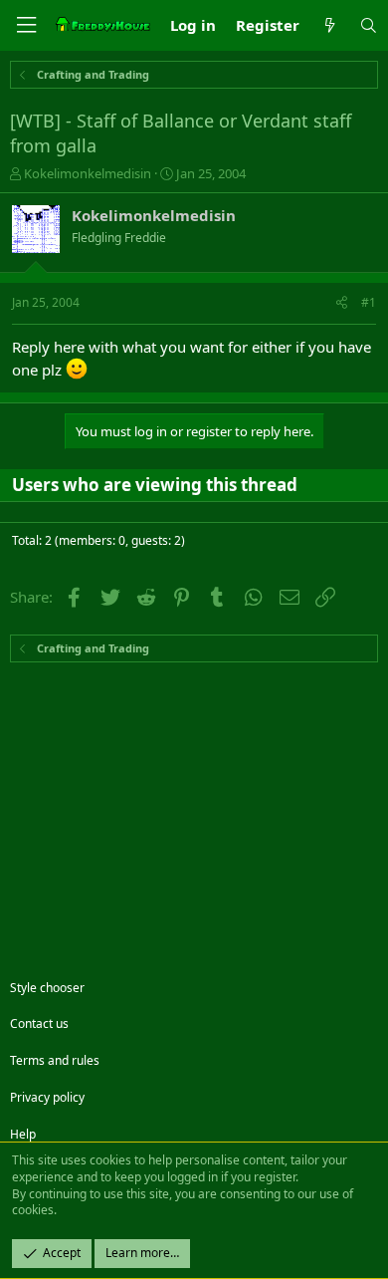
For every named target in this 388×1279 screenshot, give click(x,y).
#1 (368, 302)
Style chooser (47, 987)
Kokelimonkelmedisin (87, 173)
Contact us (39, 1023)
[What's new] (328, 25)
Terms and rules (54, 1060)
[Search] (368, 25)
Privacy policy (47, 1097)
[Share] (341, 303)
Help (23, 1134)
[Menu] (26, 25)
